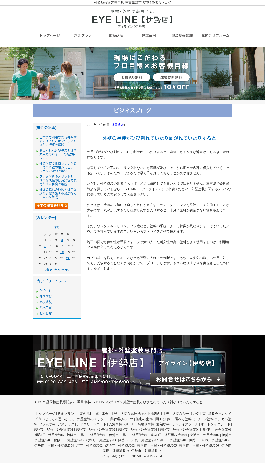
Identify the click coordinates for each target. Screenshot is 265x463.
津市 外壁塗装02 (89, 445)
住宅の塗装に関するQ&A (154, 419)
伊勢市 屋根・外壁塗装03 (209, 440)
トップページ (49, 35)
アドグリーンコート (91, 424)
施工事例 (149, 35)
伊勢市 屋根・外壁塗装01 (129, 435)
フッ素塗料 (47, 424)
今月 (57, 269)
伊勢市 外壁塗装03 (120, 445)
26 (68, 258)
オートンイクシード (215, 424)
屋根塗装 (45, 302)
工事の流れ (84, 413)
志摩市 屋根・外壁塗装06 (199, 445)
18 (62, 252)
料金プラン (66, 413)
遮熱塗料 (163, 424)
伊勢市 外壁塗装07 (146, 450)
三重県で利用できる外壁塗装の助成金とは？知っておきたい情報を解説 (58, 141)
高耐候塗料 (145, 424)
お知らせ (45, 313)
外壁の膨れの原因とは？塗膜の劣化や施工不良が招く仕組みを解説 (58, 193)
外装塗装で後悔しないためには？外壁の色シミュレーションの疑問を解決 (58, 167)
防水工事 (45, 307)
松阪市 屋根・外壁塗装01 (87, 435)
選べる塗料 (183, 419)
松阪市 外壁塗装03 (69, 440)
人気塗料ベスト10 (122, 424)
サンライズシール (185, 424)
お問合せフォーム (215, 35)
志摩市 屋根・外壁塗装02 (95, 429)
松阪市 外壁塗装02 (204, 435)
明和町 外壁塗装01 (216, 429)
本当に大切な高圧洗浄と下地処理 (135, 413)
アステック (66, 424)
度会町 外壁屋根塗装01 (169, 435)
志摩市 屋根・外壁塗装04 (179, 429)
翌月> (65, 269)
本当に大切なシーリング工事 (184, 413)
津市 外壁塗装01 (173, 440)
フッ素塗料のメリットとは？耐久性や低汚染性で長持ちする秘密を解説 (58, 180)
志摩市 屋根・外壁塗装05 (157, 445)
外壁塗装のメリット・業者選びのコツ (105, 419)
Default (44, 290)
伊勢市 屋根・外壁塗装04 (54, 445)
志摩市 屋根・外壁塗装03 (137, 429)
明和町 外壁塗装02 (50, 435)
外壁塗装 (117, 125)
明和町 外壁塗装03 (101, 440)
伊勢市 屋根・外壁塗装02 (138, 440)
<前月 (49, 269)
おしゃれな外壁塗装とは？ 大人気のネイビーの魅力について (59, 154)
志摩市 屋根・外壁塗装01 (53, 429)
